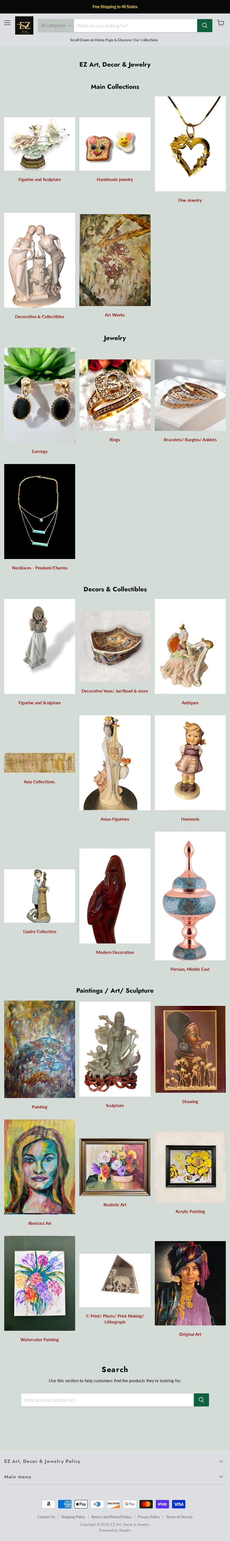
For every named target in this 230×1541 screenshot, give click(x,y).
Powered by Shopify (115, 1530)
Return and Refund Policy (111, 1517)
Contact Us (46, 1517)
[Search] (204, 25)
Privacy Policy (149, 1517)
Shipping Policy (73, 1517)
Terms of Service (179, 1517)
